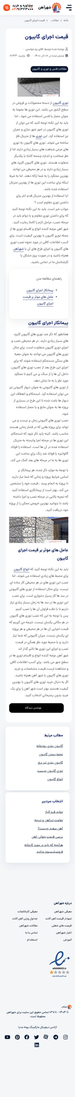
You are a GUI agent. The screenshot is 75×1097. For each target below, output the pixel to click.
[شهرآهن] (56, 7)
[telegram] (56, 1036)
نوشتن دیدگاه (33, 708)
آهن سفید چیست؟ (50, 828)
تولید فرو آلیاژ (54, 812)
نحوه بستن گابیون (51, 754)
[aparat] (47, 1036)
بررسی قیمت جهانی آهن (47, 837)
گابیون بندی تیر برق (50, 762)
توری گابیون (60, 103)
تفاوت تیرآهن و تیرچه (48, 820)
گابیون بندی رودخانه (49, 746)
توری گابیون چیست (50, 771)
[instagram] (66, 1036)
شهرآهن (44, 8)
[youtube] (8, 1036)
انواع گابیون (21, 569)
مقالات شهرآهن (28, 926)
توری (39, 136)
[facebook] (28, 1036)
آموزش (67, 940)
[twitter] (37, 1036)
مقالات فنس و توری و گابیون (49, 69)
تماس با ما (31, 933)
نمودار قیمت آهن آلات (58, 919)
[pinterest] (18, 1036)
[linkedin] (37, 1044)
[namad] (60, 964)
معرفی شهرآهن (63, 912)
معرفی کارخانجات (28, 912)
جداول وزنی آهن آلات (25, 919)
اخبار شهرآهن (64, 933)
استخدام (32, 940)
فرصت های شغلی (62, 926)
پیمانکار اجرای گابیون (39, 290)
